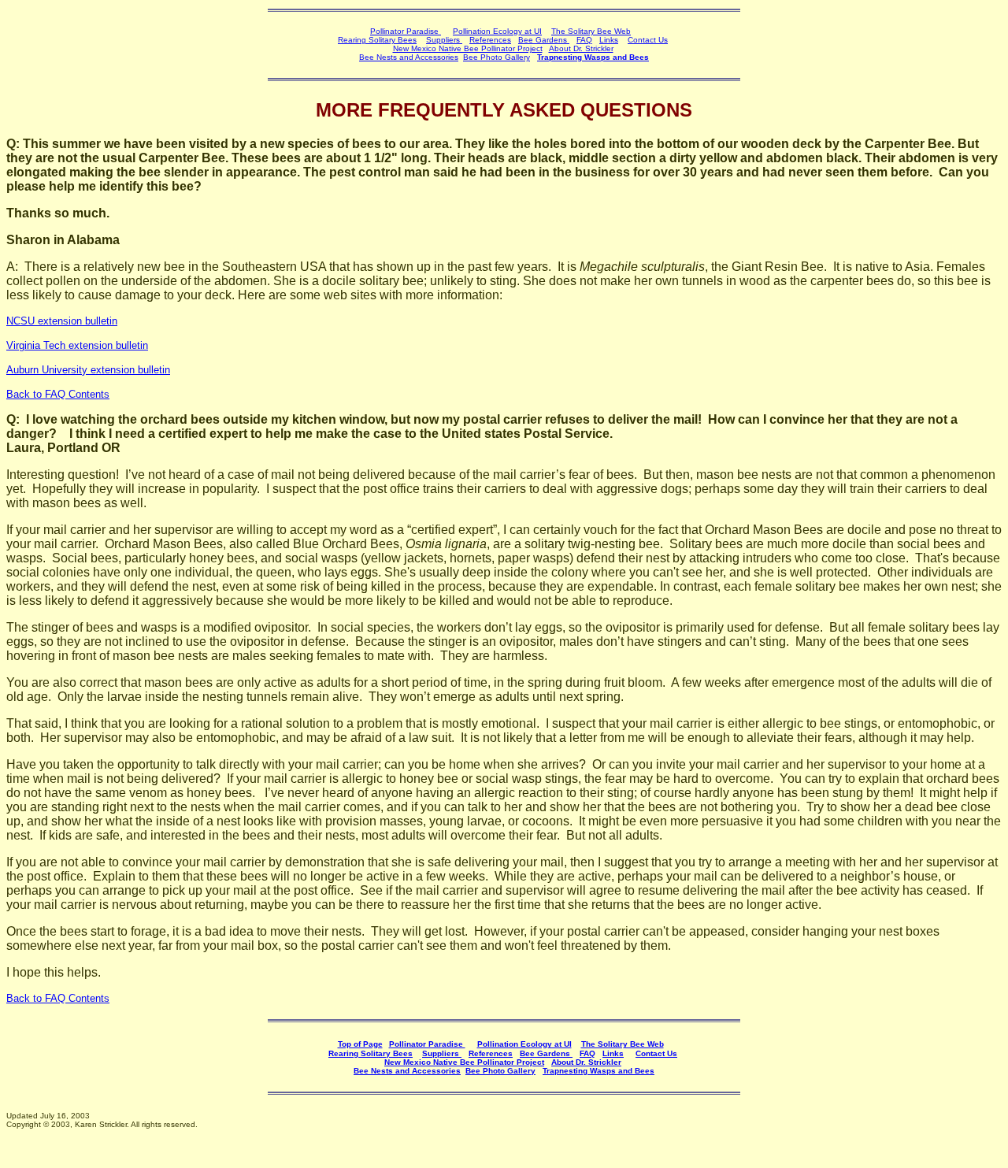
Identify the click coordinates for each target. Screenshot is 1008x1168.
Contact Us (648, 39)
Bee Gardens (543, 39)
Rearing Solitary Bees (377, 39)
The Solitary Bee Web (591, 31)
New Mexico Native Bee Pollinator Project (468, 48)
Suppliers (444, 39)
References (490, 39)
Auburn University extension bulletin (88, 370)
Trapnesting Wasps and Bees (593, 57)
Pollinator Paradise (405, 31)
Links (608, 39)
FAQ (584, 39)
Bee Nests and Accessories (408, 57)
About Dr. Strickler (586, 1062)
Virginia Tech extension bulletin (77, 345)
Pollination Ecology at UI (497, 31)
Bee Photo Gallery (496, 57)
